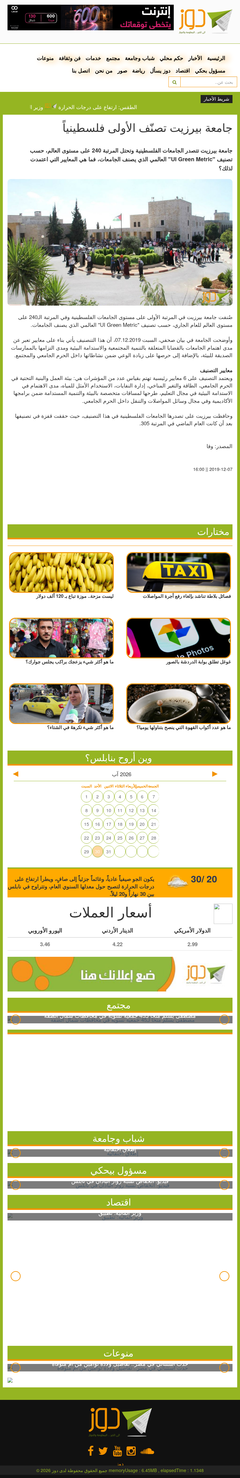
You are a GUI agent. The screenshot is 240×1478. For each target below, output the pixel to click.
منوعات (45, 58)
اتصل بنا (81, 70)
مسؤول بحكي (210, 70)
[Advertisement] (120, 1081)
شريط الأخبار (216, 99)
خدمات (93, 58)
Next (224, 1020)
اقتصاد (183, 70)
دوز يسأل (160, 70)
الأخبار (195, 58)
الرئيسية (216, 58)
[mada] (91, 16)
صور (122, 70)
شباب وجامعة (140, 58)
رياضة (138, 70)
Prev (16, 1020)
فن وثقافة (70, 58)
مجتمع (113, 58)
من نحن (103, 70)
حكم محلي (171, 58)
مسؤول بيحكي (118, 1169)
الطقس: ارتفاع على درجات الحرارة (110, 107)
